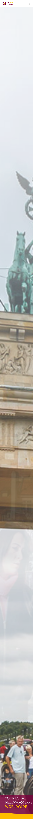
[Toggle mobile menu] (29, 4)
